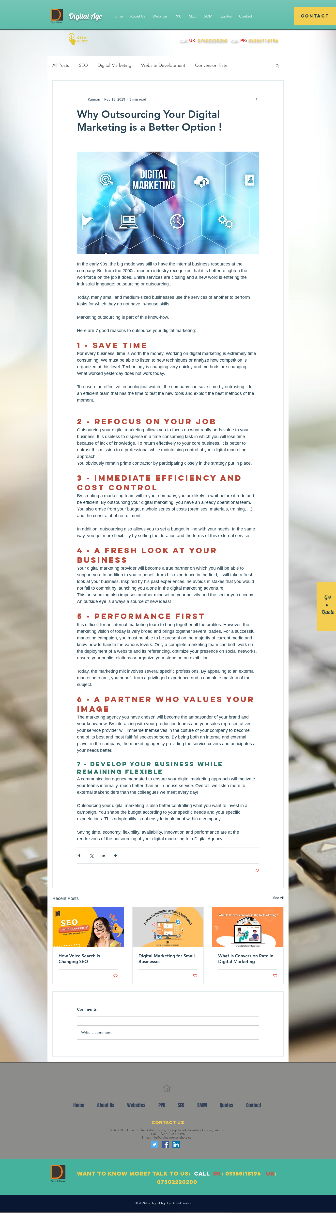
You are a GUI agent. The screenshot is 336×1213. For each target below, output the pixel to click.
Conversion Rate (211, 65)
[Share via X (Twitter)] (91, 855)
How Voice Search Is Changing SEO (79, 958)
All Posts (60, 65)
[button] (277, 66)
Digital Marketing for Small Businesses (166, 958)
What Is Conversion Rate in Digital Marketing (245, 958)
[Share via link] (115, 855)
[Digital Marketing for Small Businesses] (168, 927)
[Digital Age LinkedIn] (176, 1144)
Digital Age (85, 16)
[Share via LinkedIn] (103, 855)
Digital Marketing (114, 65)
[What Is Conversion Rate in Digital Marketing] (247, 927)
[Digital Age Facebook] (165, 1144)
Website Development (163, 65)
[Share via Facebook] (79, 855)
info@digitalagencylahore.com (173, 1137)
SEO (83, 65)
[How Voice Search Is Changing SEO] (88, 927)
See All (278, 898)
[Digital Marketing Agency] (154, 1144)
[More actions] (256, 99)
